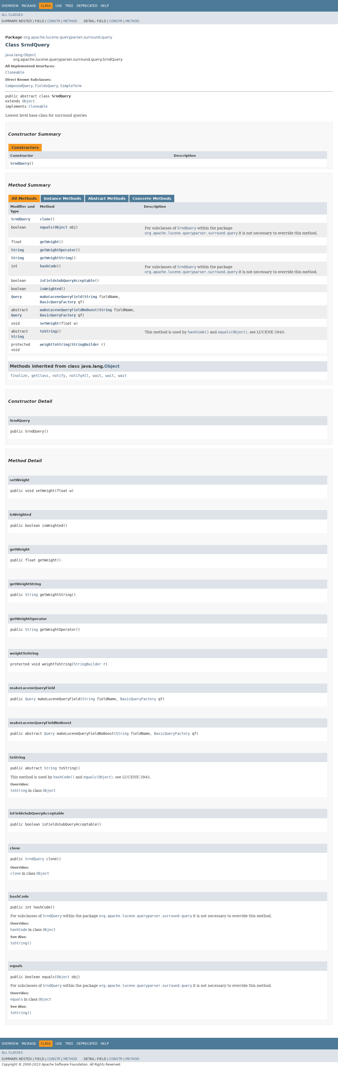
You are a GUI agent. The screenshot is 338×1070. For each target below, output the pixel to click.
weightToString (54, 344)
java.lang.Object (20, 55)
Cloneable (14, 72)
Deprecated (87, 6)
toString (48, 331)
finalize (18, 375)
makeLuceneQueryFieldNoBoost (68, 310)
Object (28, 101)
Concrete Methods (152, 198)
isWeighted (50, 289)
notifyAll (78, 375)
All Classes (12, 15)
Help (105, 6)
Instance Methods (62, 198)
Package (29, 6)
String (17, 250)
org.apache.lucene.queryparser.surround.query (68, 37)
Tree (69, 6)
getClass (39, 375)
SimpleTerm (70, 86)
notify (59, 375)
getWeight (49, 242)
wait (97, 375)
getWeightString (56, 258)
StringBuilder (85, 344)
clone (45, 219)
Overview (10, 6)
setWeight (49, 323)
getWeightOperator (58, 250)
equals (46, 227)
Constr (53, 21)
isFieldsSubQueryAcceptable (67, 280)
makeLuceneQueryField (61, 297)
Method (70, 21)
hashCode (48, 266)
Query (16, 297)
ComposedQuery (19, 86)
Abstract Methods (106, 198)
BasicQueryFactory (58, 302)
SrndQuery (19, 163)
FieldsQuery (46, 86)
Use (58, 6)
